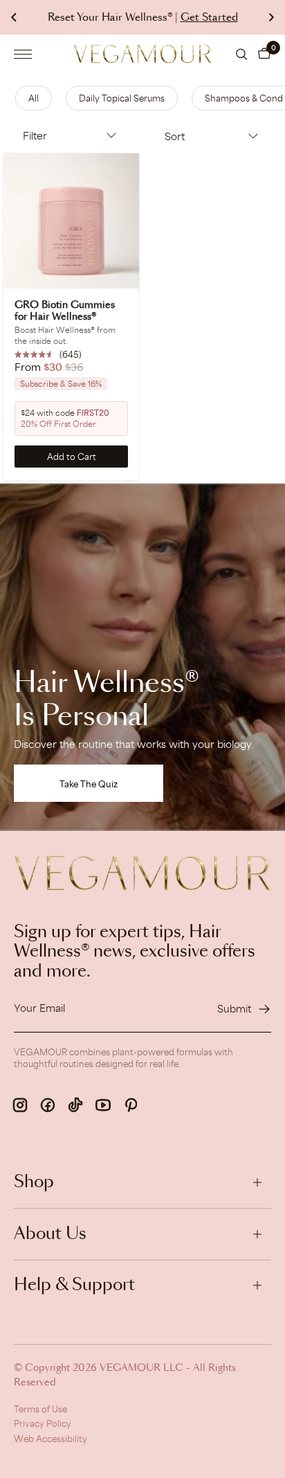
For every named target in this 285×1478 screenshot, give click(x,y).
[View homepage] (142, 54)
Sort (175, 136)
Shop (34, 1182)
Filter (35, 135)
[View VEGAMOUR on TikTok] (75, 1105)
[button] (264, 54)
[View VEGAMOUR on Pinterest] (131, 1105)
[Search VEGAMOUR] (242, 54)
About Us (50, 1234)
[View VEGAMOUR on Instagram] (20, 1105)
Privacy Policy (42, 1423)
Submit (234, 1008)
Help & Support (74, 1285)
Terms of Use (40, 1408)
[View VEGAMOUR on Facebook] (48, 1105)
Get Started (209, 17)
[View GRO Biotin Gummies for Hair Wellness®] (71, 221)
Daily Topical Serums (122, 98)
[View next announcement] (271, 17)
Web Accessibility (50, 1438)
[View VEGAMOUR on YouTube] (103, 1105)
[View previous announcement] (14, 17)
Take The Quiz (88, 783)
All (33, 98)
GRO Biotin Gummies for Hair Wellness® (65, 311)
